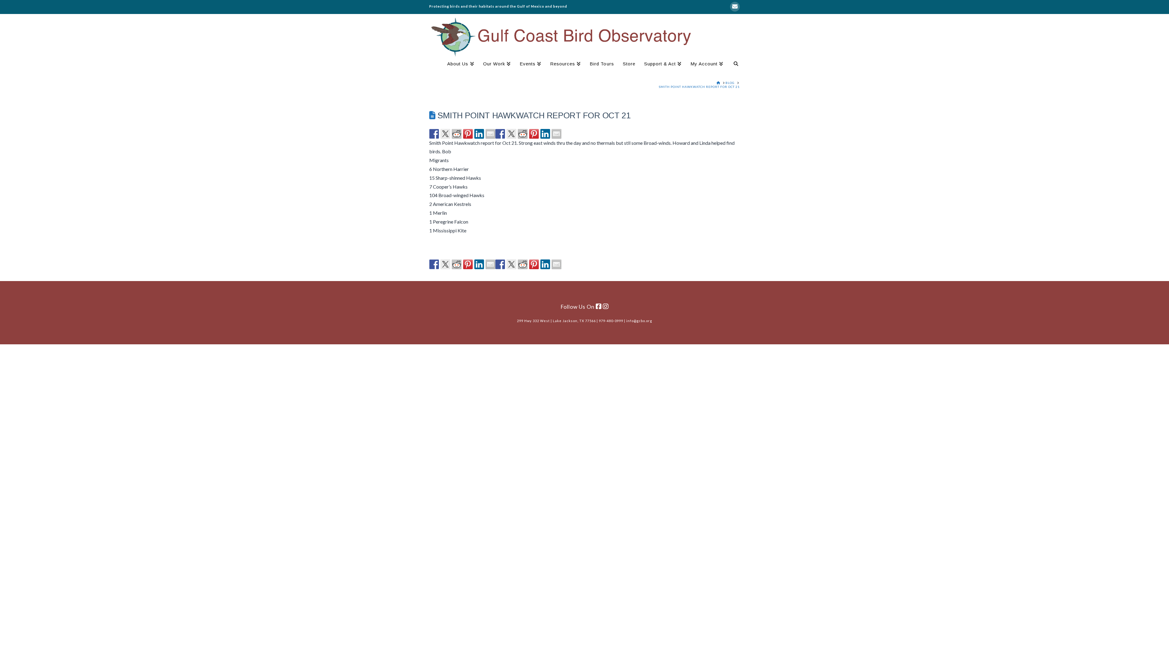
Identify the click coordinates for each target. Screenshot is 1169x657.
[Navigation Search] (734, 64)
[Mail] (735, 7)
